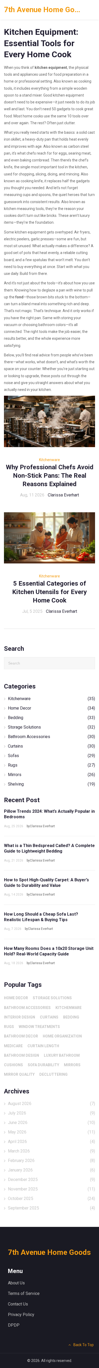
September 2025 (51, 1208)
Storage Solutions (51, 727)
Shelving (51, 784)
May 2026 (51, 1132)
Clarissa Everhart (63, 495)
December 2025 (51, 1179)
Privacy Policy (21, 1314)
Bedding (51, 717)
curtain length (43, 1046)
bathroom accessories (27, 1008)
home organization (62, 1036)
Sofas (51, 755)
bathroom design (21, 1055)
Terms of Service (24, 1293)
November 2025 (51, 1189)
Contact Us (18, 1304)
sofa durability (43, 1065)
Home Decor (51, 708)
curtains (49, 1017)
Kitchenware (49, 460)
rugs (9, 1027)
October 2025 (51, 1198)
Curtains (51, 746)
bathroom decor (21, 1036)
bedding (71, 1017)
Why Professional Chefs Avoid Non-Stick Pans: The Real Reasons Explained (49, 475)
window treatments (39, 1027)
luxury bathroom (62, 1055)
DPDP (14, 1325)
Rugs (51, 765)
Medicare (13, 1046)
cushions (13, 1065)
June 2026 (51, 1122)
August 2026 (51, 1103)
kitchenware (68, 1008)
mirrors (72, 1065)
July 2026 (51, 1113)
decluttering (53, 1074)
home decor (16, 998)
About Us (16, 1282)
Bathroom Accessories (51, 736)
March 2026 (51, 1151)
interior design (19, 1017)
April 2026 (51, 1141)
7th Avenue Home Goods (43, 9)
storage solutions (52, 998)
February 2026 (51, 1160)
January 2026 (51, 1170)
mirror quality (19, 1074)
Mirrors (51, 774)
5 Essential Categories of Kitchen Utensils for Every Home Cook (49, 592)
